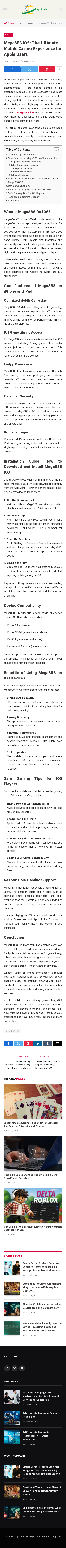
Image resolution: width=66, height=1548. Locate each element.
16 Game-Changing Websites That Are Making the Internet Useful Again (18, 1064)
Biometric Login (21, 175)
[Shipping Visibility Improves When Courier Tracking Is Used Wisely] (12, 1309)
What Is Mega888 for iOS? (22, 154)
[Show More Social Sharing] (59, 69)
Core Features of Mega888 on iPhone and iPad (33, 158)
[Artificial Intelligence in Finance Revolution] (12, 1418)
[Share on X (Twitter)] (29, 69)
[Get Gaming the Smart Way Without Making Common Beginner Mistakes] (33, 1205)
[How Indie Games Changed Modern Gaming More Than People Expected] (33, 1153)
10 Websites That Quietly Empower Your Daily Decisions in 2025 (47, 1064)
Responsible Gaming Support (24, 196)
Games (8, 34)
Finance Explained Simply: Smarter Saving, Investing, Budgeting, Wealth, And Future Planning (42, 1327)
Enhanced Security (22, 171)
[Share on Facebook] (12, 69)
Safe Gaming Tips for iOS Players (26, 193)
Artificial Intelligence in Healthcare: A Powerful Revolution (36, 1435)
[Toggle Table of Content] (55, 150)
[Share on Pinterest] (47, 69)
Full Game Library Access (25, 165)
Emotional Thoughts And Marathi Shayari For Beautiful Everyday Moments (42, 1287)
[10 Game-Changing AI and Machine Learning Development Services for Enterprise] (12, 1397)
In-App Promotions (22, 168)
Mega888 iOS (12, 1031)
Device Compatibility (19, 185)
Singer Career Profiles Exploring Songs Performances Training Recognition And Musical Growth (41, 1266)
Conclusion (14, 200)
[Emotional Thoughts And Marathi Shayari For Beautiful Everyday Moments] (12, 1288)
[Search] (61, 9)
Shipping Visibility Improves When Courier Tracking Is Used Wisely (42, 1305)
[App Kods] (34, 9)
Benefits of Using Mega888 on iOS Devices (31, 189)
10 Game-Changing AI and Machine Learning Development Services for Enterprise (41, 1396)
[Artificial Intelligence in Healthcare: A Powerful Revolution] (12, 1437)
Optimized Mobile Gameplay (27, 161)
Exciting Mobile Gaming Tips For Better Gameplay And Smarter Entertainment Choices (31, 1124)
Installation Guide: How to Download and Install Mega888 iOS (33, 180)
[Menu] (5, 9)
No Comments (12, 61)
